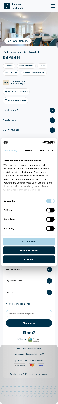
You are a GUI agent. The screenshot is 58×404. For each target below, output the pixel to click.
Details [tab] (28, 150)
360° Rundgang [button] (20, 41)
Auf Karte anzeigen (18, 91)
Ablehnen (29, 259)
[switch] (50, 210)
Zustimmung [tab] (10, 150)
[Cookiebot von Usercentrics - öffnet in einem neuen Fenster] (42, 142)
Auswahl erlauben (29, 250)
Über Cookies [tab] (47, 150)
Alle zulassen (29, 241)
